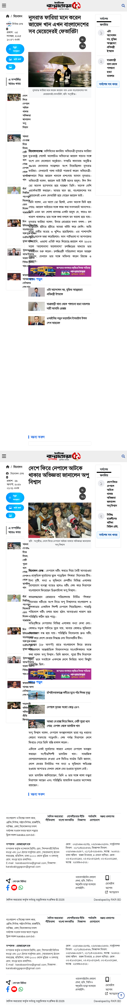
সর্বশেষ (104, 19)
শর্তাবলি (92, 816)
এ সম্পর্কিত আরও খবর (14, 82)
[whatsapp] (21, 888)
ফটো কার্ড (17, 59)
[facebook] (8, 888)
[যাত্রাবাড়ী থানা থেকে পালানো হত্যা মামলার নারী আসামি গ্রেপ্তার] (107, 74)
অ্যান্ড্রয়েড (114, 892)
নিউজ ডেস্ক (17, 24)
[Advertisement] (77, 123)
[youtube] (14, 888)
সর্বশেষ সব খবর (108, 84)
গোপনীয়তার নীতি (75, 816)
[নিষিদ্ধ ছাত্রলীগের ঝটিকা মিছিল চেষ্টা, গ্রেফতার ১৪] (107, 523)
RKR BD (116, 899)
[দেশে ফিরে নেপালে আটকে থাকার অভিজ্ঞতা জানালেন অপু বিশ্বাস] (107, 494)
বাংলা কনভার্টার (66, 820)
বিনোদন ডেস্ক (17, 473)
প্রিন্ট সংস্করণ (16, 49)
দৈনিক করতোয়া (55, 816)
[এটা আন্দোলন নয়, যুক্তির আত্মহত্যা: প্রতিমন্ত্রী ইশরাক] (107, 41)
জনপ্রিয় (104, 25)
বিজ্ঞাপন (82, 820)
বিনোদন (17, 16)
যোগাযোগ (95, 820)
